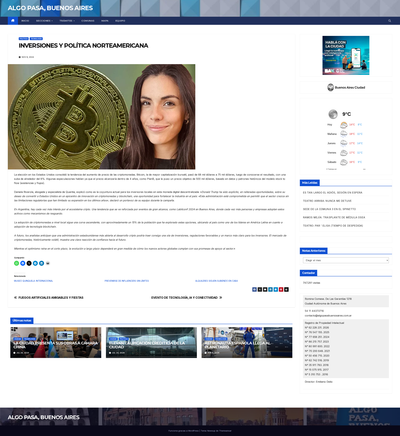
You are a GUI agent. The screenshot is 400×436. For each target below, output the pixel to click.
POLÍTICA (24, 39)
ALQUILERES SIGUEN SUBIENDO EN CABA (216, 280)
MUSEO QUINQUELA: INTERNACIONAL (33, 280)
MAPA (105, 20)
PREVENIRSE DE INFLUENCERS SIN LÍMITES (127, 280)
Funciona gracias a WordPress (184, 430)
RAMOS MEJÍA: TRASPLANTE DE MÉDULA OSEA (334, 217)
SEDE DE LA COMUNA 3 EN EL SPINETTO (329, 209)
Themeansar (225, 430)
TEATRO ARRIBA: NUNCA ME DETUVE (327, 200)
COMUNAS (88, 20)
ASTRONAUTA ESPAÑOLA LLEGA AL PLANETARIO (237, 345)
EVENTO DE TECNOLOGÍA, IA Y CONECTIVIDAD (184, 297)
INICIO (25, 20)
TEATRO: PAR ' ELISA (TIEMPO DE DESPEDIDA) (333, 225)
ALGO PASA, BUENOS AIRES (50, 8)
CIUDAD (17, 339)
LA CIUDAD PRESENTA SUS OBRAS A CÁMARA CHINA (55, 345)
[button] (389, 20)
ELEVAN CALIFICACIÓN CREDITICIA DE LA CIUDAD (147, 345)
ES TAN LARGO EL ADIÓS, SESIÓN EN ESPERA (332, 192)
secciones (43, 20)
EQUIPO (120, 20)
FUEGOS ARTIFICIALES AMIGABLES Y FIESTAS (51, 297)
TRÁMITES (66, 20)
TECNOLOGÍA (36, 39)
